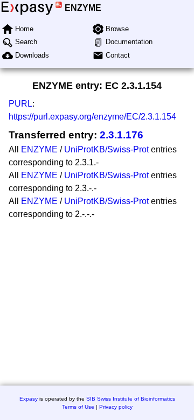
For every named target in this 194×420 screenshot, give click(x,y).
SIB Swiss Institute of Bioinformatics (130, 399)
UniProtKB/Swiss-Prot (106, 149)
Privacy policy (116, 407)
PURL (20, 103)
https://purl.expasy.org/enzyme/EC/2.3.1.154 (92, 116)
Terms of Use (78, 407)
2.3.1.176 (121, 135)
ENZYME (83, 7)
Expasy (28, 399)
